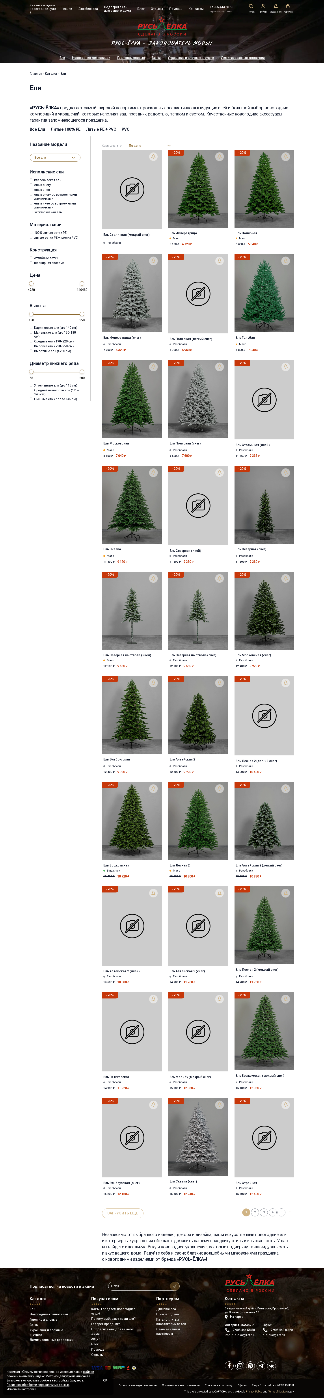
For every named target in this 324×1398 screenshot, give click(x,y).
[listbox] (55, 158)
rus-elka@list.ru (274, 1335)
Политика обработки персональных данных (38, 1385)
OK (105, 1380)
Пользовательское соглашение (180, 1385)
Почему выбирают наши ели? (113, 1318)
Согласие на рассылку (218, 1385)
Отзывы (157, 9)
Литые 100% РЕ (65, 129)
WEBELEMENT (285, 1385)
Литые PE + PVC (101, 129)
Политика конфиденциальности (138, 1385)
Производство (167, 1314)
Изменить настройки (21, 1389)
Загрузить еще (122, 1213)
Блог (141, 9)
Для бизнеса (88, 9)
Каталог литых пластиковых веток (171, 1322)
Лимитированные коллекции (243, 57)
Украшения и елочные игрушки (191, 57)
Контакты (196, 9)
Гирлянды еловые (131, 57)
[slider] (31, 283)
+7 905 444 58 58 (221, 7)
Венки (156, 57)
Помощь (175, 9)
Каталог (38, 1298)
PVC (125, 129)
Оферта (242, 1385)
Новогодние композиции (91, 57)
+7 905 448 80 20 (281, 1330)
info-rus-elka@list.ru (239, 1335)
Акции (67, 9)
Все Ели (37, 129)
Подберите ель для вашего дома (117, 8)
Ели (62, 57)
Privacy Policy (254, 1391)
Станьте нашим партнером (168, 1331)
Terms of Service (277, 1391)
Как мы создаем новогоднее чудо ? (43, 9)
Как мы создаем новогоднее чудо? (113, 1311)
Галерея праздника (105, 1324)
